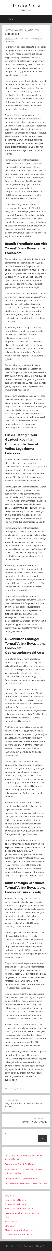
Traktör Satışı (26, 5)
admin (39, 38)
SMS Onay (10, 1226)
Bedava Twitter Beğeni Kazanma (20, 1208)
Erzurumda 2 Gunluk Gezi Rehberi (20, 1164)
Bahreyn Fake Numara (15, 1200)
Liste (7, 1217)
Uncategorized (15, 1088)
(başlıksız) (9, 1195)
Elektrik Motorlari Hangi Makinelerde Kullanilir (26, 1184)
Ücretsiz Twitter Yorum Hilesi (18, 1234)
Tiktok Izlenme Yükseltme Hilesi (19, 1230)
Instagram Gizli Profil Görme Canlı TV (22, 1213)
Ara (6, 1133)
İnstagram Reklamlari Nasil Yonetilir (21, 1178)
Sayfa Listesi (11, 1221)
